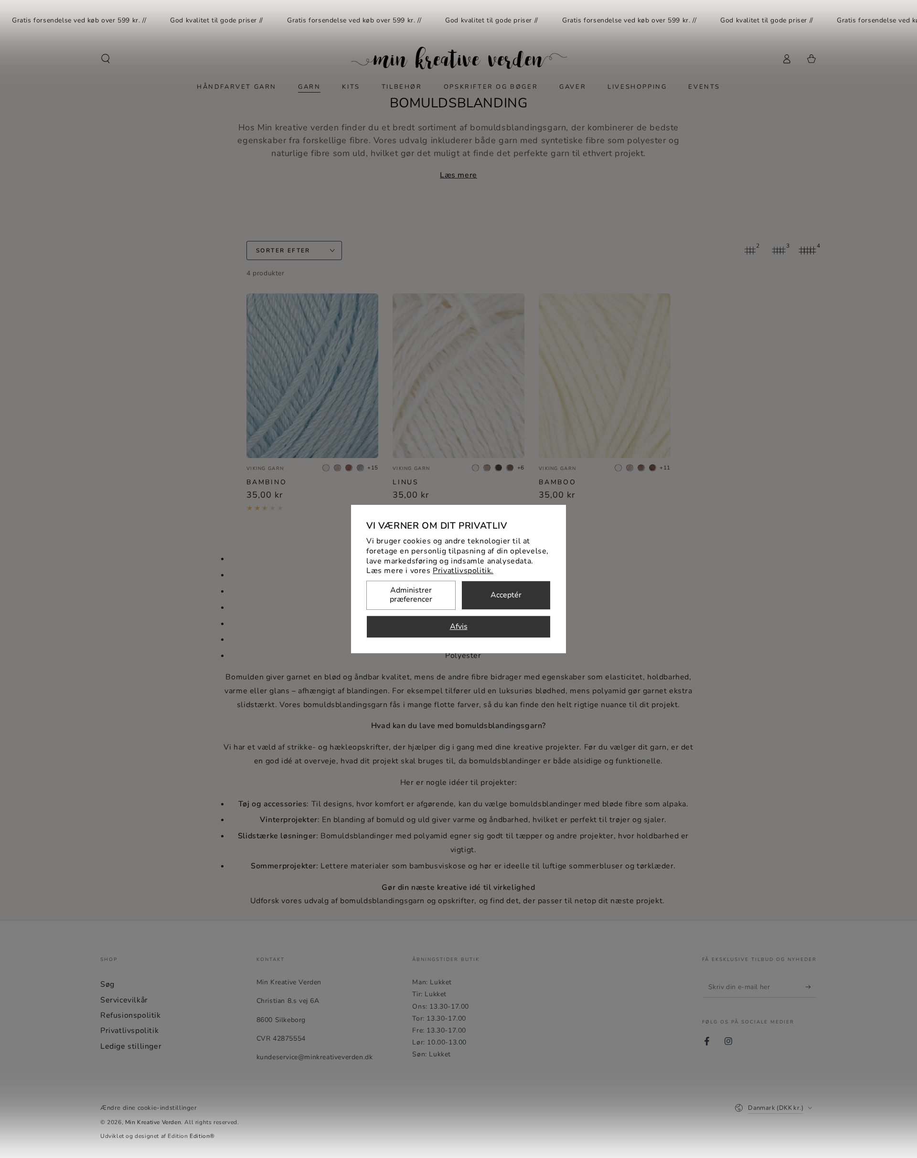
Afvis (459, 627)
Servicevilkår (124, 1000)
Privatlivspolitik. (463, 571)
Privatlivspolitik (129, 1030)
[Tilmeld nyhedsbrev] (811, 986)
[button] (105, 58)
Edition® (202, 1136)
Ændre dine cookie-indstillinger (148, 1108)
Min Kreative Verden (153, 1122)
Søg (107, 984)
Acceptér (506, 595)
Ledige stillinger (130, 1046)
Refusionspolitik (130, 1015)
